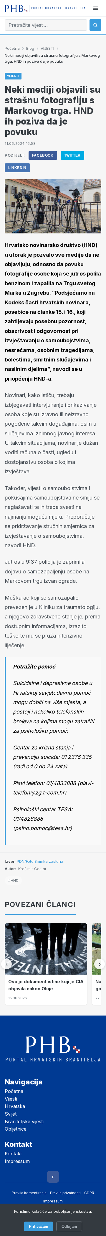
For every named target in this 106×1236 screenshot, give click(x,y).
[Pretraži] (95, 25)
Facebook (43, 155)
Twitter (72, 155)
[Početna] (45, 8)
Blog (30, 48)
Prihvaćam (38, 1226)
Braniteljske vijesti (24, 1121)
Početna (12, 48)
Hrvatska (15, 1106)
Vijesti (11, 1099)
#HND (13, 880)
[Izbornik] (95, 8)
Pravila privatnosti (65, 1193)
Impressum (17, 1161)
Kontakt (13, 1154)
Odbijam (69, 1226)
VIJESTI (47, 48)
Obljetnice (15, 1129)
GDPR (89, 1193)
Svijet (10, 1114)
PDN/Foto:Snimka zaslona (40, 861)
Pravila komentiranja (29, 1193)
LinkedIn (17, 168)
